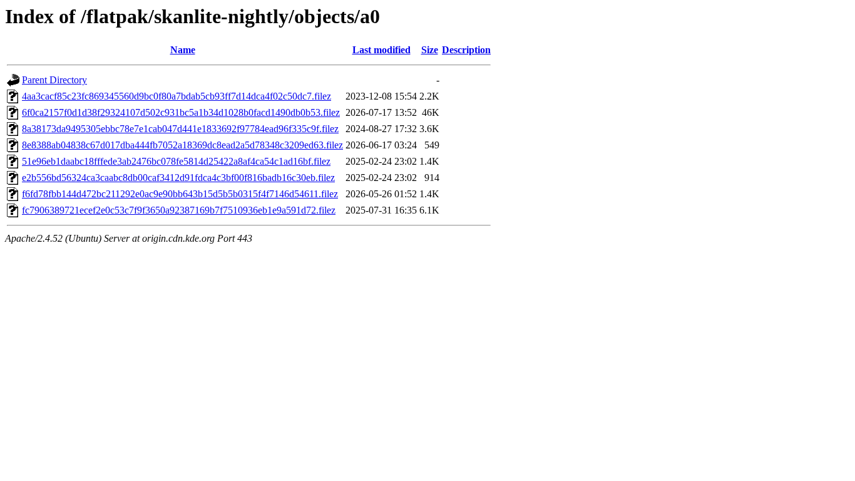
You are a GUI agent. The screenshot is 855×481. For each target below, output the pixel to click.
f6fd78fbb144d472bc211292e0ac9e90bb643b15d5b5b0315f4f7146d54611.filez (180, 194)
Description (466, 49)
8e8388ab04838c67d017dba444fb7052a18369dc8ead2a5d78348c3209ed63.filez (182, 145)
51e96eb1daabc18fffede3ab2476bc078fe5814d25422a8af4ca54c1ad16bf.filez (176, 161)
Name (182, 49)
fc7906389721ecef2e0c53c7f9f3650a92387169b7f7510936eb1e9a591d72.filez (178, 210)
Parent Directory (54, 80)
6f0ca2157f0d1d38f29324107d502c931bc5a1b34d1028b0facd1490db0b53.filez (181, 112)
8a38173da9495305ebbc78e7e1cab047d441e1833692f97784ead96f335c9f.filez (180, 128)
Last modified (381, 49)
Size (429, 49)
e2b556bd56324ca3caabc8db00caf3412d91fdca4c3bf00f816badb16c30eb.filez (178, 177)
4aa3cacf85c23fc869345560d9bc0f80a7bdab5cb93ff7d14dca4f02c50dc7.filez (176, 96)
